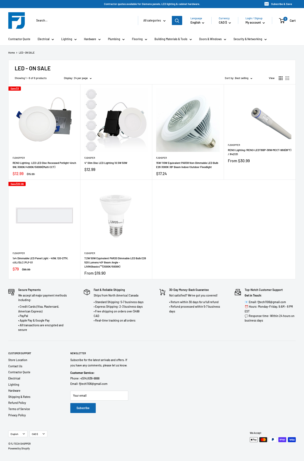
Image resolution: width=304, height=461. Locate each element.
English (14, 433)
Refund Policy (17, 403)
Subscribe (83, 408)
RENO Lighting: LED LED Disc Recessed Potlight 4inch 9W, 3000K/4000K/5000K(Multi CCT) (44, 165)
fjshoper (89, 157)
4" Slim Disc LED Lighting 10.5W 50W (105, 162)
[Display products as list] (287, 78)
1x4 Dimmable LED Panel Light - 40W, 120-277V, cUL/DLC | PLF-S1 (40, 260)
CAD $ (35, 433)
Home (11, 52)
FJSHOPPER (19, 157)
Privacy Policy (17, 415)
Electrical (43, 39)
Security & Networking (247, 39)
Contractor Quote (19, 39)
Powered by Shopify (19, 448)
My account (253, 22)
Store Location (17, 360)
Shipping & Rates (19, 397)
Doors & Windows (210, 39)
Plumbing (114, 39)
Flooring (137, 39)
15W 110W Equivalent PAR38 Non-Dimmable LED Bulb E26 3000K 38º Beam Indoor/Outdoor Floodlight (187, 165)
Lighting (66, 39)
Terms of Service (19, 409)
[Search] (177, 20)
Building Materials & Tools (170, 39)
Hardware (90, 39)
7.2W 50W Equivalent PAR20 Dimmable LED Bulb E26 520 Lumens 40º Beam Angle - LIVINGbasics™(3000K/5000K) (115, 262)
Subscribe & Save (281, 4)
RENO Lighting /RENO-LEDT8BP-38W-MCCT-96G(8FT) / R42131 (259, 152)
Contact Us (15, 366)
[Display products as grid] (280, 78)
